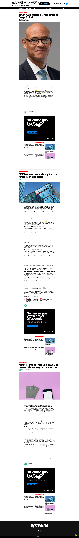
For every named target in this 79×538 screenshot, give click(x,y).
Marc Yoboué (24, 179)
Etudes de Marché (38, 8)
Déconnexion (50, 8)
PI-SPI (38, 405)
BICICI (35, 213)
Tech (34, 8)
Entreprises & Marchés (29, 8)
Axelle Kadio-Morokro (25, 20)
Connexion (46, 8)
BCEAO (40, 421)
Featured (37, 296)
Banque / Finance (32, 296)
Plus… (42, 8)
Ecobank (36, 90)
